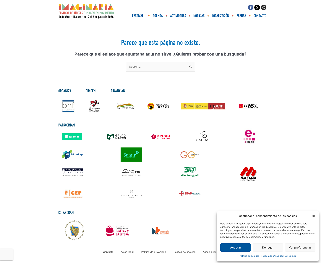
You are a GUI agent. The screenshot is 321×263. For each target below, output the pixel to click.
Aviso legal (290, 255)
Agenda (158, 16)
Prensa (241, 16)
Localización (220, 16)
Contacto (260, 16)
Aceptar (235, 247)
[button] (313, 216)
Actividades (178, 16)
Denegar (268, 247)
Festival (137, 16)
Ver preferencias (300, 247)
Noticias (199, 16)
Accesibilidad (210, 251)
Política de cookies (249, 255)
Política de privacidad (272, 255)
